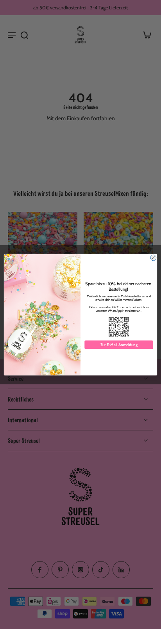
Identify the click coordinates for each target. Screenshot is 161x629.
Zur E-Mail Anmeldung (119, 344)
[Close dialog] (153, 258)
